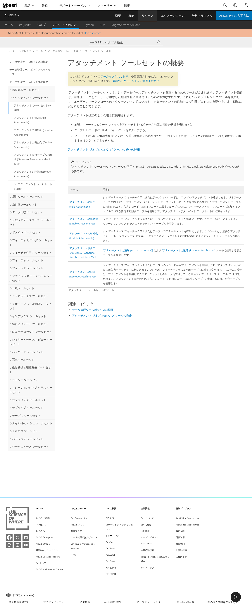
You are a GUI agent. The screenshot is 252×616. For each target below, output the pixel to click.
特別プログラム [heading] (183, 508)
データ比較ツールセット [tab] (27, 212)
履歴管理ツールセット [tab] (26, 90)
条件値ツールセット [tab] (24, 204)
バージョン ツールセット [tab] (27, 439)
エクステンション (172, 15)
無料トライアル (202, 15)
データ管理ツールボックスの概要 (28, 61)
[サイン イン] (246, 5)
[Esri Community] (9, 545)
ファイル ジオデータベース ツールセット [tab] (30, 278)
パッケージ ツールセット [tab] (27, 352)
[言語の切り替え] (235, 5)
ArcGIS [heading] (40, 508)
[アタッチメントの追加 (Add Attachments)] (128, 250)
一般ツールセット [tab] (23, 288)
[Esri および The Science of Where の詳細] (17, 519)
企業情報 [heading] (145, 508)
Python (89, 25)
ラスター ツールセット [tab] (26, 380)
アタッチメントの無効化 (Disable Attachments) (33, 132)
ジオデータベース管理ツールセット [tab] (30, 306)
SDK (103, 25)
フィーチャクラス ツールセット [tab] (32, 252)
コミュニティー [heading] (78, 508)
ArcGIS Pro (11, 15)
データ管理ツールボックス (62, 51)
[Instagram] (17, 545)
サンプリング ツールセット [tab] (29, 400)
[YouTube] (26, 545)
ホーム (8, 25)
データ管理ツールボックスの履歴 (28, 82)
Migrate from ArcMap (126, 25)
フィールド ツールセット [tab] (27, 268)
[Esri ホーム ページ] (10, 5)
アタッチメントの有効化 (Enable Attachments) (33, 145)
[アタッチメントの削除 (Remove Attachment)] (188, 250)
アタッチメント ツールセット (99, 51)
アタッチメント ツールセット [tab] (30, 97)
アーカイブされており (114, 76)
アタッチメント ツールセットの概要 (32, 108)
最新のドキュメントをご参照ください (135, 81)
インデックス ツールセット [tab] (29, 316)
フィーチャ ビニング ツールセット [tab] (30, 243)
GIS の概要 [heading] (111, 508)
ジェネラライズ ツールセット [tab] (30, 296)
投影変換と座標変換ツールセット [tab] (30, 370)
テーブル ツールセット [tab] (26, 415)
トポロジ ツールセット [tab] (26, 431)
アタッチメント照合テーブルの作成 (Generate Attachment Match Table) (33, 159)
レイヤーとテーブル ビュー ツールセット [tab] (30, 342)
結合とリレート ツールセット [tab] (30, 324)
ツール (39, 51)
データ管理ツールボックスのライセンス (30, 72)
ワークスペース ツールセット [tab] (30, 446)
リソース (147, 15)
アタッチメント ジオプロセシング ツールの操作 (102, 315)
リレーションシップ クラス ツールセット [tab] (30, 390)
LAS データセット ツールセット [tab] (32, 331)
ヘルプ (41, 25)
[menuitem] (50, 518)
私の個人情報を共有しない (223, 602)
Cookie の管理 (185, 602)
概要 (118, 15)
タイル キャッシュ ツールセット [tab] (32, 423)
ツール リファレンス (65, 25)
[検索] (225, 5)
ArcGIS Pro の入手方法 (234, 15)
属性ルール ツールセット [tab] (27, 196)
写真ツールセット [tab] (23, 359)
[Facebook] (9, 537)
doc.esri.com (92, 33)
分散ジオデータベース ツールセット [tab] (30, 222)
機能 (131, 15)
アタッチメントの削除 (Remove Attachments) (32, 174)
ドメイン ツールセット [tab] (26, 232)
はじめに (25, 25)
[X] (17, 537)
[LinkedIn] (26, 537)
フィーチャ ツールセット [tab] (27, 260)
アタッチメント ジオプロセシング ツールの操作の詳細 (104, 149)
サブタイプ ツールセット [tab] (27, 407)
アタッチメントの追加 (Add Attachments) (30, 120)
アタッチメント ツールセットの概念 (33, 186)
